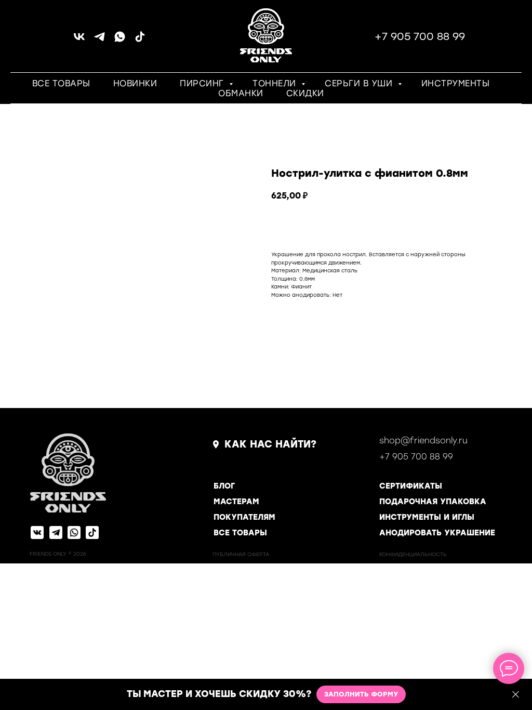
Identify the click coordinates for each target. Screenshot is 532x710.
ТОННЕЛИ (275, 83)
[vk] (79, 40)
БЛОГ (224, 486)
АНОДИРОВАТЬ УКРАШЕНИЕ (437, 532)
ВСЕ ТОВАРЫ (61, 83)
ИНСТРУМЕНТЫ (455, 83)
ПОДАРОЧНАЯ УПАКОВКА (432, 501)
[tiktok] (140, 40)
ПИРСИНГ (203, 83)
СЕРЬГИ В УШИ (360, 83)
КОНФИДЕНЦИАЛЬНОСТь (413, 554)
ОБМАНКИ (240, 93)
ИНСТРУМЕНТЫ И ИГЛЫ (426, 517)
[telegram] (99, 40)
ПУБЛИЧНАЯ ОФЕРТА (240, 554)
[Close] (516, 695)
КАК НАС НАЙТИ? (270, 444)
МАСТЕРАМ (236, 501)
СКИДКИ (305, 93)
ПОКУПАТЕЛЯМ (244, 517)
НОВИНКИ (135, 83)
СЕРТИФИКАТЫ (410, 486)
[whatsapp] (119, 40)
